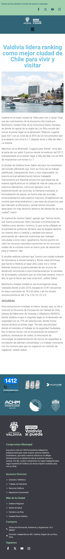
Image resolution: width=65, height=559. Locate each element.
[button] (32, 29)
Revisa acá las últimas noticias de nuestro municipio (25, 4)
